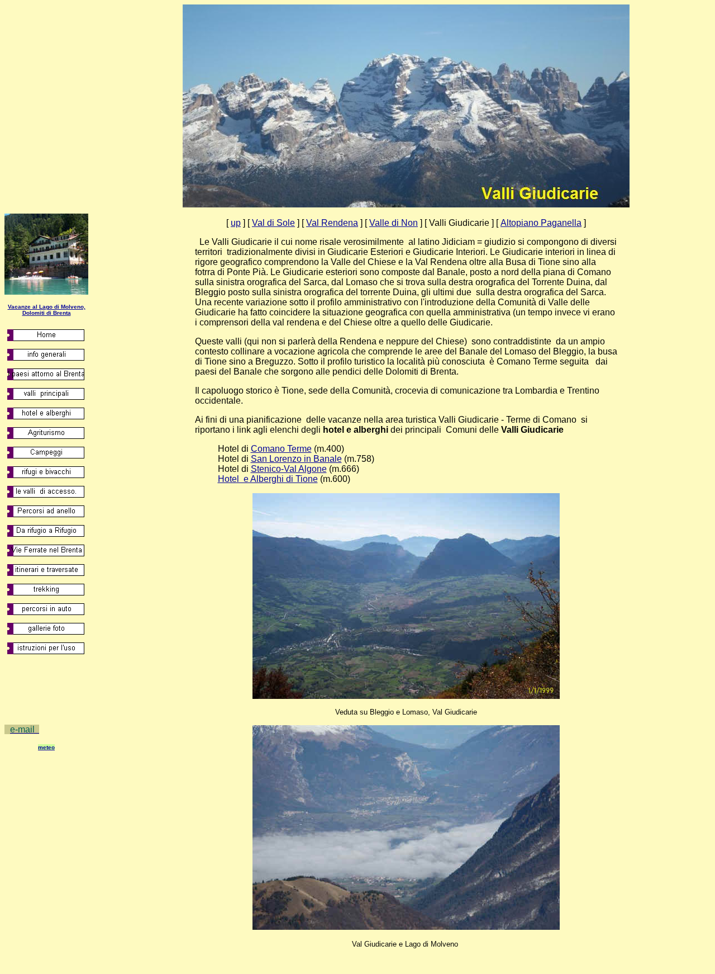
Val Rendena (332, 223)
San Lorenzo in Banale (296, 459)
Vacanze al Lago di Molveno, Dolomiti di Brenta (46, 310)
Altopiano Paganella (540, 223)
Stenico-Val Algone (289, 469)
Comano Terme (281, 448)
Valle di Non (393, 223)
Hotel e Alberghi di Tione (268, 479)
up (236, 223)
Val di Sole (273, 223)
